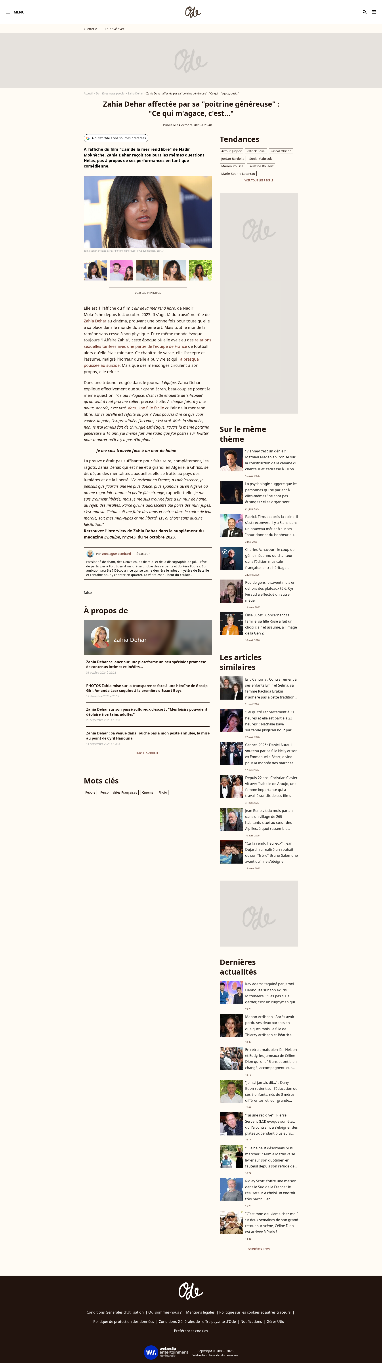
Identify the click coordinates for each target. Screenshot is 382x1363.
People (90, 792)
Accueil (88, 93)
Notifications (251, 1321)
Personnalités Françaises (118, 792)
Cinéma (147, 792)
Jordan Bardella (232, 158)
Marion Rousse (232, 166)
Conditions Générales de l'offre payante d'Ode (197, 1321)
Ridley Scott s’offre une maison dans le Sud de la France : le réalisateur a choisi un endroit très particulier (270, 1190)
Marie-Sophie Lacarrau (238, 173)
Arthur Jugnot (231, 151)
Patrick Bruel (256, 151)
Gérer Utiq (275, 1321)
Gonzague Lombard (116, 554)
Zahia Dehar (135, 93)
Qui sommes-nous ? (164, 1312)
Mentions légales (200, 1312)
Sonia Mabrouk (260, 158)
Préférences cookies (191, 1330)
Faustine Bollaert (260, 166)
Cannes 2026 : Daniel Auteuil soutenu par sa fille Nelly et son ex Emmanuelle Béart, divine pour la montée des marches (271, 753)
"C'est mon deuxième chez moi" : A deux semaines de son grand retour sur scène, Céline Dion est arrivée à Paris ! (271, 1222)
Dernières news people (110, 93)
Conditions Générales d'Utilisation (115, 1312)
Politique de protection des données (123, 1321)
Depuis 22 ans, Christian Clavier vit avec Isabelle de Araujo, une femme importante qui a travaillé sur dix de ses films (271, 786)
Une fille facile (146, 407)
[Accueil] (193, 12)
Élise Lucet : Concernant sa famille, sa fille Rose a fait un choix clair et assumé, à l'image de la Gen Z (271, 624)
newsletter (374, 12)
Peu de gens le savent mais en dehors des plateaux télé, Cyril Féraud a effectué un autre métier (270, 591)
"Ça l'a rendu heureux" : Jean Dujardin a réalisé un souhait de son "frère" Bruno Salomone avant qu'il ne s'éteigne (271, 852)
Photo (163, 792)
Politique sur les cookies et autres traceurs (255, 1312)
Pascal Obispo (281, 151)
